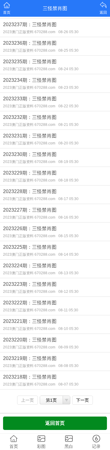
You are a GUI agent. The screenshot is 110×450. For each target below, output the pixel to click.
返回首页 (55, 423)
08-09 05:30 (68, 347)
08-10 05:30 (68, 329)
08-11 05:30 (68, 310)
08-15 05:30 (68, 236)
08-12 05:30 (68, 291)
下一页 (82, 400)
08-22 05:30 (68, 106)
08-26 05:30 (68, 32)
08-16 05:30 (68, 217)
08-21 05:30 (68, 125)
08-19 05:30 (68, 162)
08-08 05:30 (68, 366)
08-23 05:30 (68, 87)
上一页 (27, 400)
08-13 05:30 (68, 273)
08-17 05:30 (68, 199)
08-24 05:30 (68, 69)
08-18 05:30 (68, 180)
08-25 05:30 (68, 50)
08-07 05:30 (68, 384)
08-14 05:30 (68, 254)
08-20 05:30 (68, 143)
